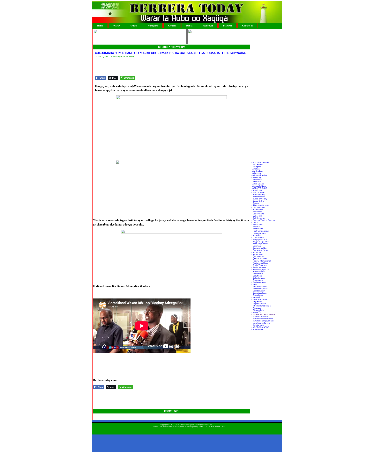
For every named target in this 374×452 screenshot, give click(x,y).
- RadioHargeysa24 (260, 269)
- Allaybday (256, 177)
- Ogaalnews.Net (258, 248)
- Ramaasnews (258, 271)
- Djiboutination (258, 207)
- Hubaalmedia (258, 237)
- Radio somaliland (259, 263)
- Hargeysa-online (259, 239)
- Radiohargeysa (258, 267)
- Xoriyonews (257, 329)
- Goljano (255, 227)
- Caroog (255, 203)
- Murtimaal (256, 246)
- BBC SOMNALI (258, 192)
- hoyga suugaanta (260, 241)
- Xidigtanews (257, 325)
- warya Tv (256, 312)
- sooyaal (255, 297)
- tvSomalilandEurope (261, 306)
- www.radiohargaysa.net (262, 321)
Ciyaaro (172, 25)
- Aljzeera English (259, 175)
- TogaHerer (256, 301)
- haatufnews (257, 229)
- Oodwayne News (259, 250)
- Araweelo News (258, 186)
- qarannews (257, 254)
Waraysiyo (152, 25)
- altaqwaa (256, 182)
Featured (227, 25)
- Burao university (259, 199)
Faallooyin (208, 25)
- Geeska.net (257, 224)
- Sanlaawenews (258, 282)
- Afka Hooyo (257, 164)
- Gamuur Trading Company (263, 220)
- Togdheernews (258, 304)
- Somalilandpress (259, 289)
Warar (116, 25)
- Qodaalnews (257, 256)
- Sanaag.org (257, 280)
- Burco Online (257, 201)
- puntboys (256, 252)
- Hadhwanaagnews (260, 231)
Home (100, 25)
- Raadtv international (261, 261)
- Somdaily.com (258, 291)
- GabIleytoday (258, 218)
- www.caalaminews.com (262, 319)
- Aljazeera (256, 173)
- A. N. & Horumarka (260, 162)
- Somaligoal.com (259, 293)
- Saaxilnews (257, 274)
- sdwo (254, 284)
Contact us (247, 25)
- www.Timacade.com (260, 323)
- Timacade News (259, 299)
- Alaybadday (257, 171)
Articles (133, 25)
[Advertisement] (166, 67)
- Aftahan (255, 169)
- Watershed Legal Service (263, 314)
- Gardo (254, 222)
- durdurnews (257, 209)
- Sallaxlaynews (258, 278)
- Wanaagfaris (257, 310)
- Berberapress (258, 197)
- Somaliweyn (257, 295)
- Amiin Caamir (257, 184)
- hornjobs (255, 235)
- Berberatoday (258, 194)
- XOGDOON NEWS (260, 327)
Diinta (189, 25)
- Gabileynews (257, 214)
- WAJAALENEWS (259, 316)
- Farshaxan (256, 212)
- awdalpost (256, 190)
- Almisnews (256, 179)
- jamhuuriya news (259, 244)
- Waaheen (256, 308)
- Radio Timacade (259, 265)
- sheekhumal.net (259, 286)
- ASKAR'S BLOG (259, 188)
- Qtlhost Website (259, 259)
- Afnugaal (256, 167)
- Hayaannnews (258, 233)
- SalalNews (256, 276)
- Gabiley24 (256, 216)
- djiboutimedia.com (260, 205)
